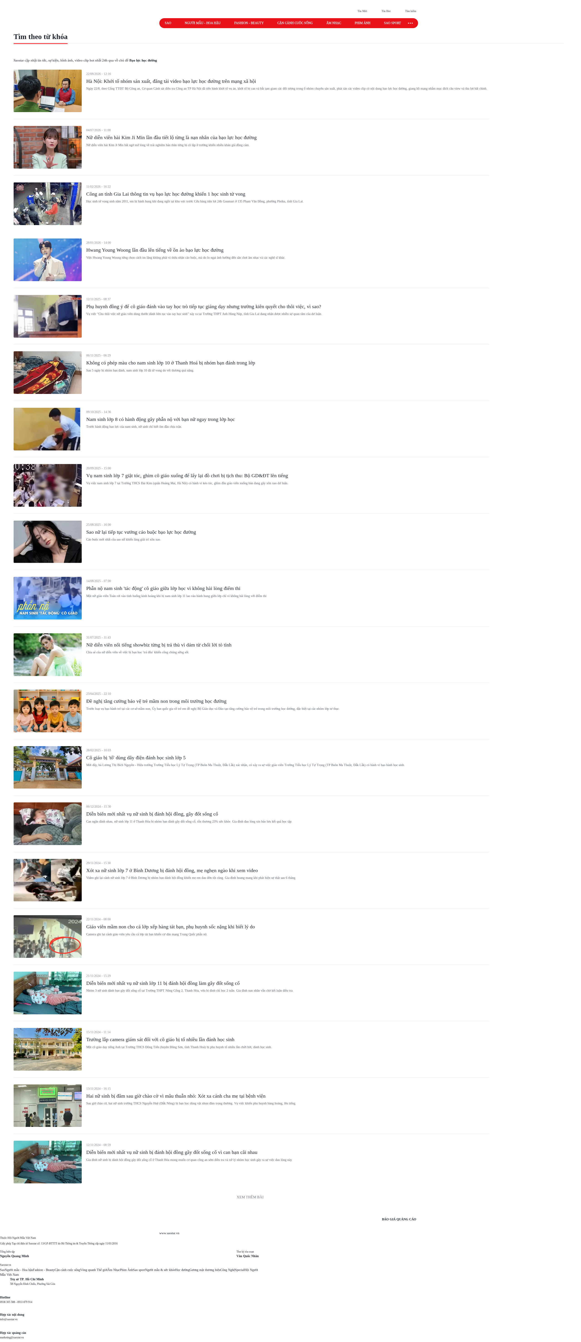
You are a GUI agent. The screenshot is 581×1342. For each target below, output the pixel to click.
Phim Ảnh (126, 1270)
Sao (168, 23)
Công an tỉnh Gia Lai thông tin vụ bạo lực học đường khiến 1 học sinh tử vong (165, 194)
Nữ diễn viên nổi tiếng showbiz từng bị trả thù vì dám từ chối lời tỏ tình (158, 645)
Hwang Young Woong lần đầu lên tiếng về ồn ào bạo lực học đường (155, 250)
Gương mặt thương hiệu (205, 1270)
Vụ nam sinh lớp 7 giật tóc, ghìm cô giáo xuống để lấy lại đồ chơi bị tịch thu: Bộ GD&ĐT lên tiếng (187, 475)
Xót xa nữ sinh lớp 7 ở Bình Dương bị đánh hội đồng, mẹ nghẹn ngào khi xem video (172, 870)
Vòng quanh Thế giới (94, 1270)
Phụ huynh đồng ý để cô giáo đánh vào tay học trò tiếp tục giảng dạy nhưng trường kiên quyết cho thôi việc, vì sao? (203, 306)
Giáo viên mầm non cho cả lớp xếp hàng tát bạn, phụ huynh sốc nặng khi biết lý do (170, 926)
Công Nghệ (227, 1270)
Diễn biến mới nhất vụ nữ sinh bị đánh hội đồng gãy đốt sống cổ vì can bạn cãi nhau (171, 1152)
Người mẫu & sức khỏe (160, 1270)
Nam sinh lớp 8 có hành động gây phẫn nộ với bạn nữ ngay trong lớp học (160, 419)
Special (239, 1270)
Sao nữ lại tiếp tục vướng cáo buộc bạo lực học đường (141, 532)
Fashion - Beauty (249, 23)
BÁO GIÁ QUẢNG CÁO (399, 1219)
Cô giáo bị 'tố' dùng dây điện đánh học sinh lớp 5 (136, 757)
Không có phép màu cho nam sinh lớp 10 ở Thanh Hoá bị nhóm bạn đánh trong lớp (170, 363)
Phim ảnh (362, 23)
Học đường (182, 1270)
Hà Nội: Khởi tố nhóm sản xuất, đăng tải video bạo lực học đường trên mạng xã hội (171, 81)
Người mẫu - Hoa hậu (203, 23)
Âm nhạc (333, 23)
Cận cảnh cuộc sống (295, 23)
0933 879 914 (24, 1302)
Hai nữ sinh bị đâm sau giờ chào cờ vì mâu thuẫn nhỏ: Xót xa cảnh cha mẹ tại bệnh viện (176, 1096)
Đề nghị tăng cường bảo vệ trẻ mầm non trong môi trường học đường (156, 701)
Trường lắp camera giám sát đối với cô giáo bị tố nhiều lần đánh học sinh (160, 1039)
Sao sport (392, 23)
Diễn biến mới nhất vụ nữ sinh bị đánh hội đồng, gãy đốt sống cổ (152, 814)
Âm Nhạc (114, 1270)
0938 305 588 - (8, 1302)
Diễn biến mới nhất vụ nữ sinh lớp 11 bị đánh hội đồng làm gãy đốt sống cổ (163, 983)
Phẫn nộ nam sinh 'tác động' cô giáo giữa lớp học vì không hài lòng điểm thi (163, 588)
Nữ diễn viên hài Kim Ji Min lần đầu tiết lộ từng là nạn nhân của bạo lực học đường (171, 137)
